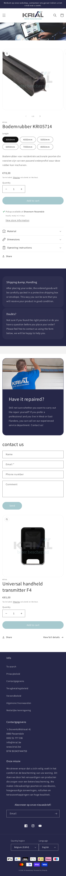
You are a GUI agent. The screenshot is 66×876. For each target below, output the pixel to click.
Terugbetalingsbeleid (17, 688)
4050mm (28, 139)
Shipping (16, 177)
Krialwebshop (28, 870)
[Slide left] (25, 116)
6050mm (10, 146)
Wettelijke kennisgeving (18, 710)
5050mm (45, 139)
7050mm (28, 146)
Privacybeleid (13, 673)
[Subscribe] (55, 813)
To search (11, 666)
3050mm (10, 139)
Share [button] (9, 256)
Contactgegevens (15, 681)
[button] (4, 15)
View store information (17, 220)
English (45, 847)
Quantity (6, 182)
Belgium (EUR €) (21, 847)
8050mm (45, 146)
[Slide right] (40, 116)
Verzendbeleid (13, 695)
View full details (51, 637)
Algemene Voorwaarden (18, 703)
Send (12, 505)
